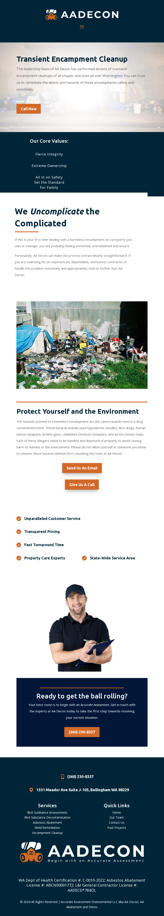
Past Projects (116, 828)
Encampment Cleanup (47, 833)
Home (116, 812)
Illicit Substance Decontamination (47, 817)
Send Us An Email (82, 468)
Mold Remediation (47, 828)
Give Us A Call (81, 484)
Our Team (117, 817)
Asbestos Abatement (47, 822)
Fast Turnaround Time (44, 545)
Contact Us (116, 822)
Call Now (29, 109)
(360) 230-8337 (82, 732)
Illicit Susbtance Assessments (47, 812)
